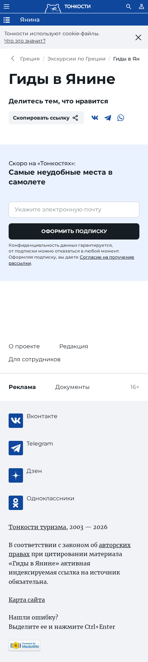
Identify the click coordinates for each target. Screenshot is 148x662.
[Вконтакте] (94, 117)
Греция (30, 58)
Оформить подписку (74, 231)
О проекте (24, 346)
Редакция (73, 346)
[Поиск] (128, 6)
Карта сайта (27, 599)
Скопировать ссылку (41, 118)
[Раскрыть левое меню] (6, 6)
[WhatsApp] (120, 117)
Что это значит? (25, 40)
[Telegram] (107, 117)
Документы (72, 387)
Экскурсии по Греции (76, 58)
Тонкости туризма (14, 59)
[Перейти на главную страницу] (68, 6)
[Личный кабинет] (141, 6)
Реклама (22, 387)
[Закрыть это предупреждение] (138, 37)
